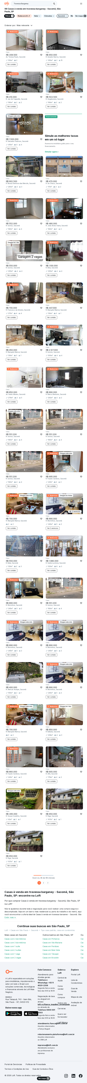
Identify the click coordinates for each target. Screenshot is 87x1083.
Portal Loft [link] (75, 974)
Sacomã (34, 930)
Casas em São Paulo (19, 930)
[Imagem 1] (24, 48)
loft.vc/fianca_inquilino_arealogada (54, 1004)
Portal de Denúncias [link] (13, 1064)
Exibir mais (9, 917)
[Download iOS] (31, 1014)
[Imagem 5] (70, 90)
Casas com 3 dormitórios (15, 942)
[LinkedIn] (73, 1076)
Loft (6, 930)
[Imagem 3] (27, 90)
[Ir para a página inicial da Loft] (8, 3)
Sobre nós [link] (62, 1003)
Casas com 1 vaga (12, 954)
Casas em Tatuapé (50, 954)
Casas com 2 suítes (13, 950)
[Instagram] (66, 1076)
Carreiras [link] (62, 1008)
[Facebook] (80, 1076)
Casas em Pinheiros (51, 939)
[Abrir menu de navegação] (81, 3)
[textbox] (34, 3)
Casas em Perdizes (51, 946)
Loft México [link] (63, 1022)
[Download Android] (13, 1014)
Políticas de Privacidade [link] (36, 1064)
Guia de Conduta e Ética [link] (43, 1069)
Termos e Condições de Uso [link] (17, 1069)
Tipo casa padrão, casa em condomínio (58, 930)
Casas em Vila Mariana (52, 942)
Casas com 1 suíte (12, 946)
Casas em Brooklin (51, 958)
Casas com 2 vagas (13, 958)
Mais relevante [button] (23, 25)
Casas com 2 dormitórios (15, 939)
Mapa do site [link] (76, 997)
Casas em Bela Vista (51, 950)
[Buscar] (54, 3)
